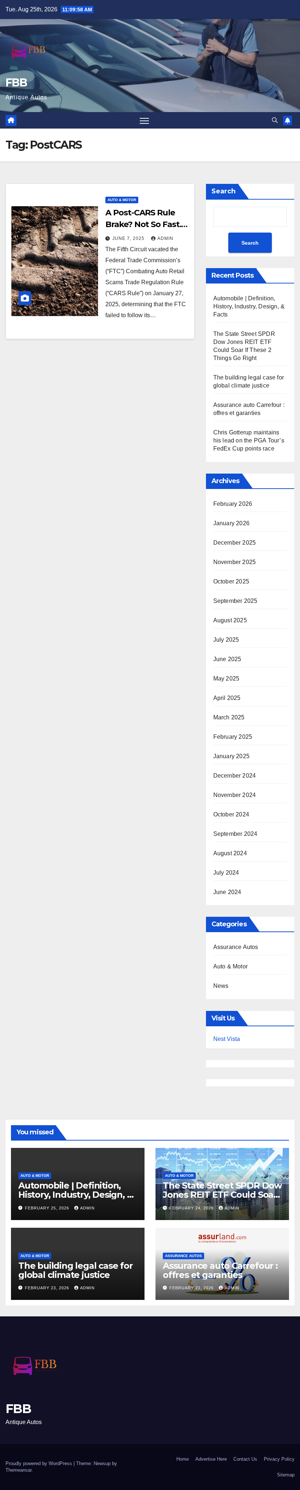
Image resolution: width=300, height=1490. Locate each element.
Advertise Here (211, 1459)
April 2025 (227, 698)
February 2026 (232, 504)
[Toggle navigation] (144, 120)
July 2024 (226, 873)
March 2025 (229, 717)
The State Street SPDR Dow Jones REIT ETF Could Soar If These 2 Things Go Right (222, 1194)
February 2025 (232, 737)
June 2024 (227, 892)
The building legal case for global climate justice (75, 1270)
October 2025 (231, 581)
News (221, 986)
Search (223, 191)
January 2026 (231, 523)
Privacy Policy (279, 1459)
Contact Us (245, 1459)
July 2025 (226, 640)
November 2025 (234, 562)
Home (182, 1459)
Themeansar (18, 1470)
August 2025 (230, 620)
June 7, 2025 (129, 238)
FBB (16, 82)
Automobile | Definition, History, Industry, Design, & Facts (249, 306)
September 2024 (235, 834)
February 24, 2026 (192, 1208)
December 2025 (234, 543)
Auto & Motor (122, 200)
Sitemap (286, 1475)
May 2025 (226, 678)
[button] (275, 120)
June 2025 (227, 659)
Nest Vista (226, 1039)
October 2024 (231, 814)
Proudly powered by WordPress (39, 1463)
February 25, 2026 (48, 1208)
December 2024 (234, 775)
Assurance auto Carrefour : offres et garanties (220, 1270)
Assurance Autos (235, 947)
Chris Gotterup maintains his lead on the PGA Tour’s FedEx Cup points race (248, 440)
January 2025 (231, 756)
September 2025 (235, 601)
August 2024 (230, 853)
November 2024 (234, 795)
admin (165, 238)
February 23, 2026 (48, 1288)
